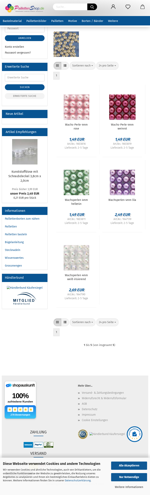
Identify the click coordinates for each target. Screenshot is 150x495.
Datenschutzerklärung (78, 480)
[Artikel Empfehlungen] (43, 132)
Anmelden (24, 38)
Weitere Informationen (129, 487)
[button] (57, 66)
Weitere (113, 21)
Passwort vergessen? (18, 52)
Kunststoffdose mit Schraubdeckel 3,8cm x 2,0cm (24, 176)
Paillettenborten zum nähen (22, 218)
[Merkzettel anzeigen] (128, 7)
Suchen (25, 87)
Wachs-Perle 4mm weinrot (122, 126)
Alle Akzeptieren (129, 465)
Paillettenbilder (36, 21)
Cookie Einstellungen (95, 420)
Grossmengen (13, 265)
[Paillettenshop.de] (25, 8)
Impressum (89, 414)
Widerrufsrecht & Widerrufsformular (104, 398)
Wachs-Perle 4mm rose (76, 126)
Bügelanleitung (14, 242)
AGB (84, 403)
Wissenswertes (14, 258)
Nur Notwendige (129, 477)
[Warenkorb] (142, 7)
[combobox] (83, 66)
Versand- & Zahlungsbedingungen (103, 392)
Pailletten (57, 21)
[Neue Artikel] (43, 114)
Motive (72, 21)
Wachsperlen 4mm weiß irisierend (76, 277)
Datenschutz (89, 409)
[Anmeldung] (113, 7)
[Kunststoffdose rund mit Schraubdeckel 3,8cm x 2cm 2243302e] (25, 151)
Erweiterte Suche (24, 96)
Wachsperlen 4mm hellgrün (76, 201)
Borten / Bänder (92, 21)
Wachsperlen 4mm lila (122, 200)
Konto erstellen (14, 47)
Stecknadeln (12, 250)
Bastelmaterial (12, 21)
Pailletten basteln (16, 234)
